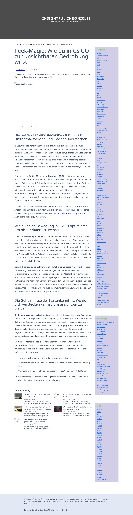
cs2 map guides (101, 343)
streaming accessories (103, 198)
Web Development (102, 60)
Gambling (99, 158)
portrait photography (102, 390)
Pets (98, 93)
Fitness (98, 81)
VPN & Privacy (100, 305)
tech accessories (101, 104)
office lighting (100, 274)
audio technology (101, 128)
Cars (98, 67)
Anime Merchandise (102, 107)
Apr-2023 (99, 426)
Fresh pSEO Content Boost (104, 288)
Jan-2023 (99, 461)
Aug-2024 (99, 442)
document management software (106, 322)
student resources (102, 195)
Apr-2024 (99, 449)
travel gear (100, 211)
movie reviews (100, 383)
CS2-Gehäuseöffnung (67, 213)
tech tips (99, 235)
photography (100, 218)
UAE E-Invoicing (101, 298)
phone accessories (102, 139)
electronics (100, 258)
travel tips (99, 256)
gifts (98, 165)
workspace (100, 209)
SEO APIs (99, 102)
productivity (100, 193)
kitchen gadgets (101, 149)
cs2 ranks (99, 348)
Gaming (25, 44)
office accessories (101, 114)
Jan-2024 (99, 437)
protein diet (100, 350)
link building (100, 341)
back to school (100, 167)
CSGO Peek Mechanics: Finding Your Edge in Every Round (36, 395)
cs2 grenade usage (102, 380)
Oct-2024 (99, 409)
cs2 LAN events (101, 364)
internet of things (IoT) (103, 345)
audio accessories (101, 242)
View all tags (100, 392)
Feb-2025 (99, 470)
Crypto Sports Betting (102, 293)
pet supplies (100, 230)
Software (99, 53)
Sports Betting (100, 281)
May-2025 (99, 477)
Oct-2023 (99, 423)
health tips (99, 177)
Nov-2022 (99, 465)
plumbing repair (101, 371)
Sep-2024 (99, 454)
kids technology (101, 184)
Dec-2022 (99, 435)
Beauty (98, 90)
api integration (101, 329)
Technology (100, 69)
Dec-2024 (99, 468)
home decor (100, 232)
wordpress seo (101, 327)
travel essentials (101, 331)
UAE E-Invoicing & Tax (103, 300)
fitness (98, 125)
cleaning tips (100, 228)
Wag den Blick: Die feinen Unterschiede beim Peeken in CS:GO (77, 408)
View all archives (101, 479)
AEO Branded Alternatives (104, 284)
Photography (100, 79)
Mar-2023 (99, 444)
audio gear (100, 132)
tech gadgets (100, 116)
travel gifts (99, 204)
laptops (99, 123)
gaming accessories (102, 163)
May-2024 (99, 447)
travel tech (99, 272)
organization (100, 267)
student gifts (100, 191)
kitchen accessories (102, 130)
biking (98, 172)
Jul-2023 (99, 430)
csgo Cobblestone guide (103, 376)
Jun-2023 (99, 421)
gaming (99, 160)
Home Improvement (102, 55)
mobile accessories (102, 153)
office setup (100, 111)
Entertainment (100, 76)
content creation (101, 251)
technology (100, 144)
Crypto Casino (100, 291)
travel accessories (102, 151)
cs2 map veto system (102, 355)
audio (98, 135)
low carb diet (100, 359)
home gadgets (100, 142)
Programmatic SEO (102, 97)
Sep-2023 (99, 414)
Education (99, 86)
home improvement (102, 324)
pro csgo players (101, 334)
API (98, 156)
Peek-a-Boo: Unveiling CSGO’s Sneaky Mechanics (77, 395)
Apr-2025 (99, 472)
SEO (98, 58)
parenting (99, 237)
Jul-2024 (99, 412)
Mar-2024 (99, 416)
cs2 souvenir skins (102, 357)
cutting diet (100, 352)
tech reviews (100, 146)
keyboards (99, 260)
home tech (99, 277)
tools (98, 244)
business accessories (102, 253)
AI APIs (99, 249)
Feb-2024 (99, 456)
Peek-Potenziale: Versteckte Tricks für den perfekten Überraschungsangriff (37, 408)
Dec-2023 (99, 463)
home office (100, 121)
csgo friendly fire (101, 378)
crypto (98, 362)
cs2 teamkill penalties (102, 387)
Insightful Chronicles (66, 18)
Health (98, 72)
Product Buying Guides (103, 286)
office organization (102, 137)
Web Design (100, 88)
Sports (98, 95)
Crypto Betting (100, 295)
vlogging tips (100, 214)
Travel (98, 62)
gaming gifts (100, 170)
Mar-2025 (99, 475)
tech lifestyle (100, 270)
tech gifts (99, 200)
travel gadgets (100, 216)
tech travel (99, 246)
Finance (99, 74)
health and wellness (102, 179)
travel (98, 207)
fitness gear (100, 239)
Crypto (98, 279)
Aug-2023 (99, 440)
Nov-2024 (99, 419)
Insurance (99, 83)
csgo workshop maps (102, 373)
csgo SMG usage (101, 369)
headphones (100, 265)
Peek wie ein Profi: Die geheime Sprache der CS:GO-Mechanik (35, 420)
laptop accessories (102, 181)
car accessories (101, 100)
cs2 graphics (100, 338)
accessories (100, 223)
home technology (101, 263)
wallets (98, 221)
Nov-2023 (99, 451)
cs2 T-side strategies (102, 385)
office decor (100, 186)
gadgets (99, 118)
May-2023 (99, 433)
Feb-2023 (99, 428)
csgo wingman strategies (103, 366)
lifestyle (99, 225)
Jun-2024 (99, 458)
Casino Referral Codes (103, 302)
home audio (100, 174)
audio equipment (101, 109)
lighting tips (100, 188)
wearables (99, 202)
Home (19, 44)
